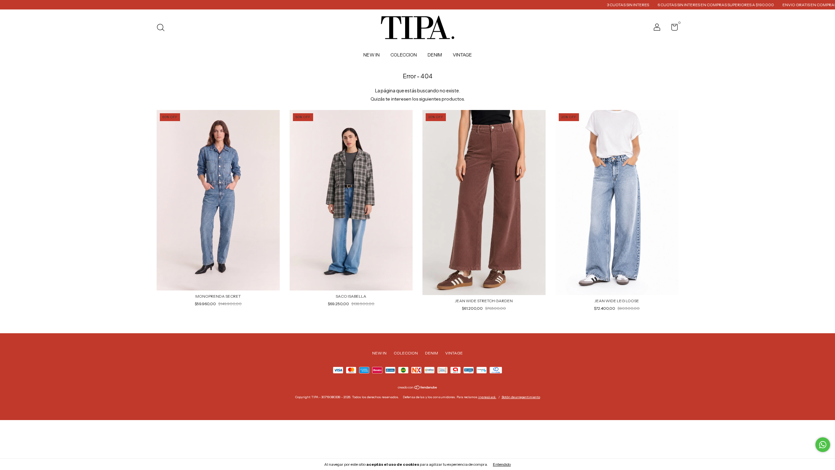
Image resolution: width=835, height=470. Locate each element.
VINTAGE (462, 55)
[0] (672, 28)
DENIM (435, 55)
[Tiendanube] (417, 388)
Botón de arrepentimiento (521, 397)
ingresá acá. (487, 397)
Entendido (502, 464)
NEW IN (371, 55)
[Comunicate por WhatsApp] (822, 444)
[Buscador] (163, 28)
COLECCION (403, 55)
